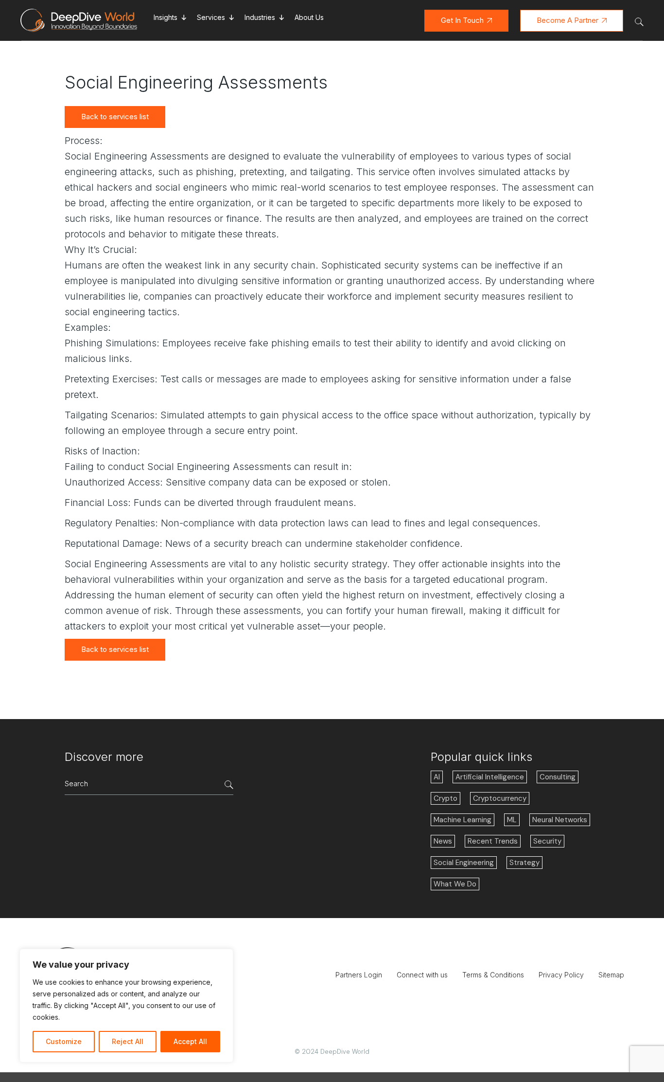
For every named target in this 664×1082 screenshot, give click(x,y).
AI (437, 777)
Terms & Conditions (493, 975)
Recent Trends (493, 841)
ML (512, 820)
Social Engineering (464, 862)
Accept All (190, 1041)
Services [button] (211, 17)
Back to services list (115, 116)
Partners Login (358, 975)
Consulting (558, 777)
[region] (126, 1006)
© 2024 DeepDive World (332, 1051)
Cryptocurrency (499, 798)
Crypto (445, 798)
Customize (64, 1041)
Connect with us (422, 975)
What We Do (455, 884)
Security (547, 841)
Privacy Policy (561, 975)
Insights (165, 17)
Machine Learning (462, 820)
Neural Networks (559, 820)
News (443, 841)
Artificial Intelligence (489, 777)
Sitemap (611, 975)
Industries (260, 17)
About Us (309, 17)
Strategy (524, 862)
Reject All (127, 1041)
